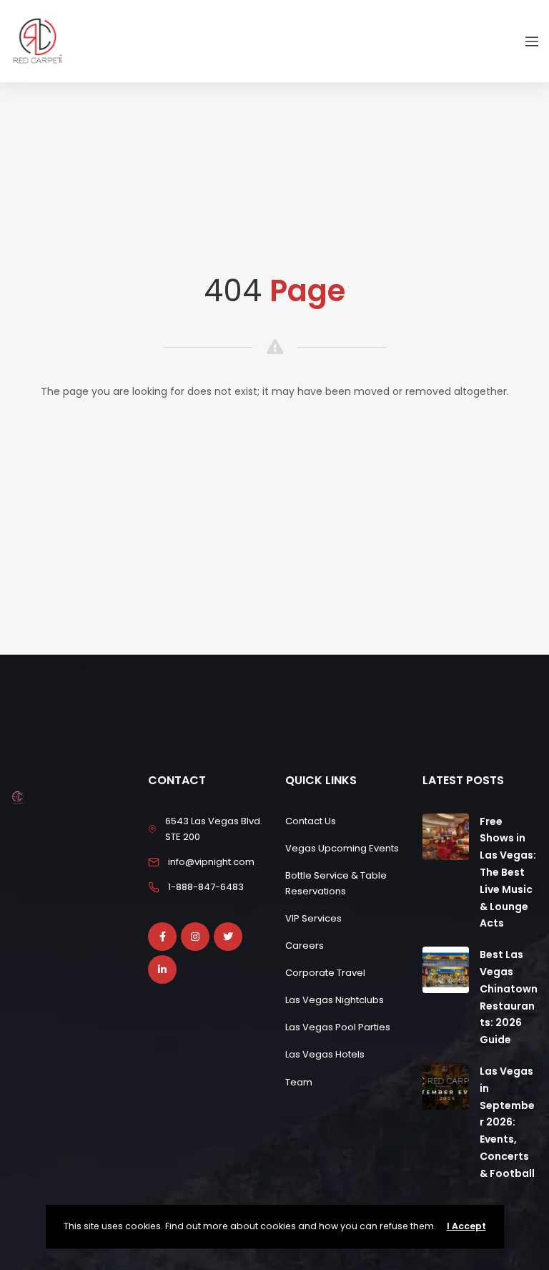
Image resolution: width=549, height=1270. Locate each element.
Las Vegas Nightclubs (334, 1000)
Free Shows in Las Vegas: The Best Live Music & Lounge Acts (508, 872)
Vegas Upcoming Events (342, 848)
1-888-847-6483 (206, 887)
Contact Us (310, 821)
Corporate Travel (325, 973)
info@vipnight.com (211, 862)
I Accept (466, 1226)
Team (298, 1082)
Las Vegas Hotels (325, 1054)
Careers (304, 945)
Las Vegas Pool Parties (337, 1027)
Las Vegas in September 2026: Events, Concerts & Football (507, 1122)
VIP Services (313, 918)
